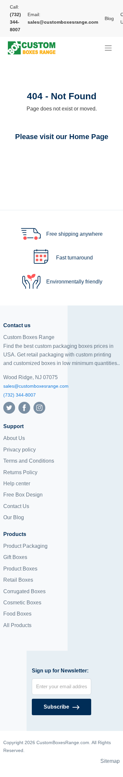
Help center (16, 483)
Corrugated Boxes (24, 591)
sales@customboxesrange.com (36, 386)
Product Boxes (20, 568)
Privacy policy (19, 449)
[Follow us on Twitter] (9, 407)
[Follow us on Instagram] (39, 407)
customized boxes (34, 363)
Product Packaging (25, 546)
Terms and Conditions (28, 461)
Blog (109, 18)
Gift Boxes (15, 557)
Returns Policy (20, 472)
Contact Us (16, 506)
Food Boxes (17, 614)
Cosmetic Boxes (22, 602)
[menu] (108, 48)
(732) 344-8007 (19, 395)
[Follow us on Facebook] (24, 407)
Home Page (88, 137)
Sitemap (110, 761)
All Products (17, 625)
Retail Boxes (18, 580)
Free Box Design (23, 495)
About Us (14, 438)
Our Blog (13, 517)
